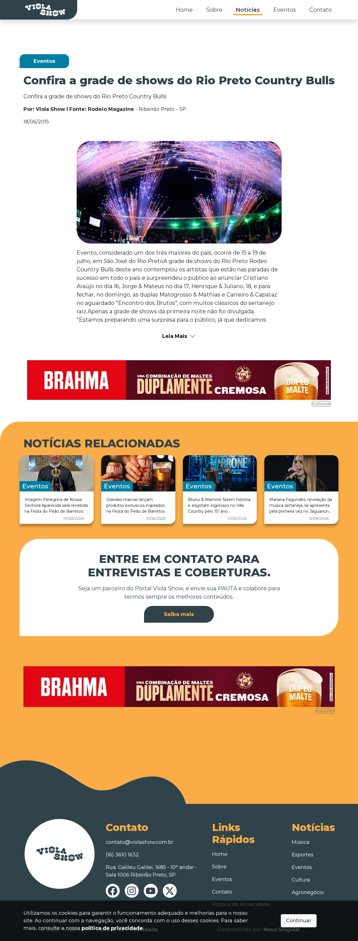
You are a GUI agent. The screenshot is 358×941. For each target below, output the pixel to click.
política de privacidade (112, 928)
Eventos (284, 9)
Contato (320, 9)
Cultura (301, 880)
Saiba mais (179, 614)
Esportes (303, 855)
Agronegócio (308, 892)
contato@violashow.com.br (139, 842)
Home (184, 9)
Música (301, 842)
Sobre (214, 9)
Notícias (248, 9)
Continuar (298, 921)
